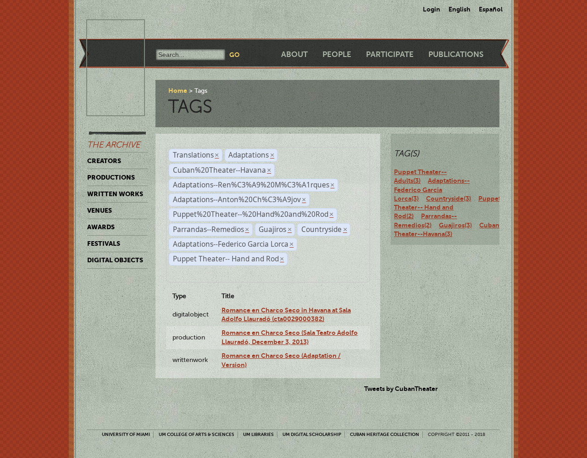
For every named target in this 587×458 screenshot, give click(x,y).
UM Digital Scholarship (311, 434)
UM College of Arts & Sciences (196, 434)
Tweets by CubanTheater (401, 388)
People (336, 54)
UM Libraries (258, 434)
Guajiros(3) (455, 225)
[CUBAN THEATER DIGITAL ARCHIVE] (107, 30)
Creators (104, 160)
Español (491, 9)
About (294, 54)
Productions (111, 177)
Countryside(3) (448, 198)
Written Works (115, 194)
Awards (101, 227)
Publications (455, 54)
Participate (390, 54)
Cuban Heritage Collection (384, 434)
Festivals (103, 243)
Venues (99, 210)
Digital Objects (115, 260)
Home (177, 90)
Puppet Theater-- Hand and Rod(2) (447, 207)
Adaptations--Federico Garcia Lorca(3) (432, 189)
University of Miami (126, 434)
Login (431, 9)
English (460, 9)
